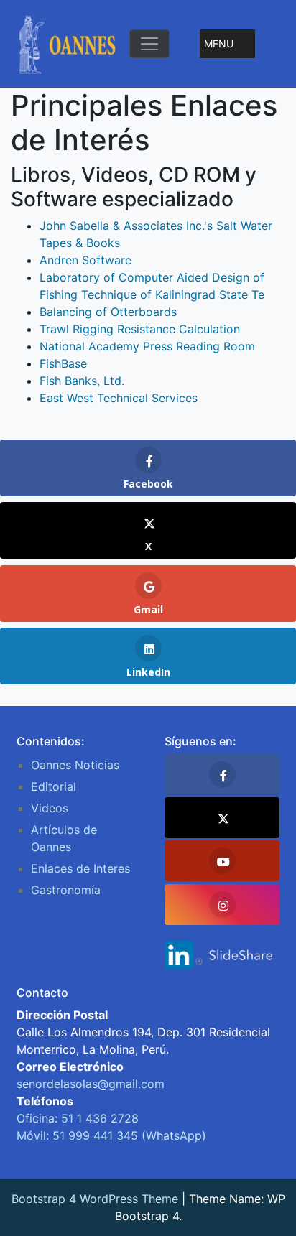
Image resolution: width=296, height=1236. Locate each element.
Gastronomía (66, 890)
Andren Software (85, 260)
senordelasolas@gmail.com (91, 1084)
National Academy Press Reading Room (147, 346)
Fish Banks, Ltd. (82, 380)
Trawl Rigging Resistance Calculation (140, 329)
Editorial (53, 786)
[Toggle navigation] (149, 43)
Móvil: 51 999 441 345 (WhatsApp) (111, 1135)
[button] (218, 43)
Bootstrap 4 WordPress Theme (94, 1198)
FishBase (63, 363)
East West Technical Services (119, 398)
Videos (49, 808)
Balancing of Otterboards (108, 312)
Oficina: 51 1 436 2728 (78, 1118)
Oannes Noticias (75, 765)
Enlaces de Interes (80, 868)
